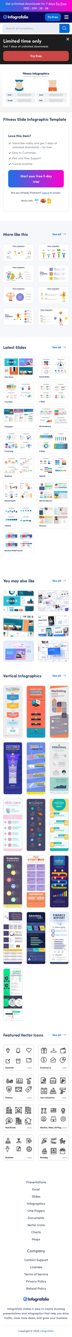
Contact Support (36, 1259)
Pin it (5, 74)
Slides (36, 1196)
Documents (36, 1217)
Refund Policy (36, 1288)
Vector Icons (36, 1225)
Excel (36, 1189)
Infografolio (47, 1330)
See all (56, 234)
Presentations (36, 1182)
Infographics (36, 1203)
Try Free (53, 17)
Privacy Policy (36, 1281)
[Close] (68, 39)
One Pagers (36, 1210)
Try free (36, 56)
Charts (36, 1232)
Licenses (36, 1267)
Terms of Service (36, 1274)
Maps (36, 1239)
